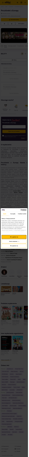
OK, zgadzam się (14, 237)
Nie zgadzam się (14, 245)
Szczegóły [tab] (12, 213)
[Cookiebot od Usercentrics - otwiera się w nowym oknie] (20, 210)
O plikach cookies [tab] (22, 213)
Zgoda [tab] (4, 213)
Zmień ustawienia (13, 241)
